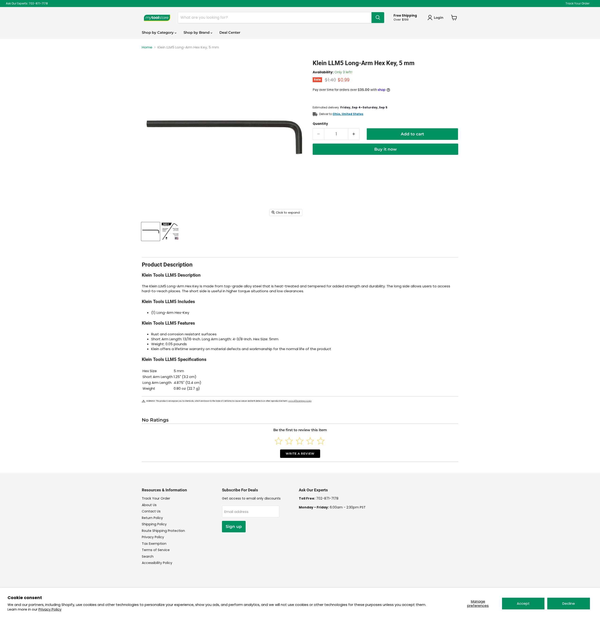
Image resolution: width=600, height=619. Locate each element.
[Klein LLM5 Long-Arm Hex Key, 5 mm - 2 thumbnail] (170, 231)
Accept (523, 603)
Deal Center (229, 32)
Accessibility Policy (157, 562)
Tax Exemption (154, 543)
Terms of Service (156, 550)
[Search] (377, 17)
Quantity (320, 124)
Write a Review (300, 453)
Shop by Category (158, 32)
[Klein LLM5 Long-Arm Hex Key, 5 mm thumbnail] (150, 231)
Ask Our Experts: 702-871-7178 (27, 3)
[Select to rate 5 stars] (321, 441)
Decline (568, 603)
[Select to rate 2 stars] (289, 441)
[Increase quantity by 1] (354, 134)
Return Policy (152, 517)
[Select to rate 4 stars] (310, 441)
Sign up (234, 526)
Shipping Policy (154, 524)
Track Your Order (577, 3)
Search (148, 556)
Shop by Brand (197, 32)
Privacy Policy (49, 609)
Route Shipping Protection (163, 530)
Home (147, 47)
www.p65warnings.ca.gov (299, 401)
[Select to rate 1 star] (278, 441)
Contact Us (151, 511)
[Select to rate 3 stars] (299, 441)
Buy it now (385, 149)
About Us (149, 505)
